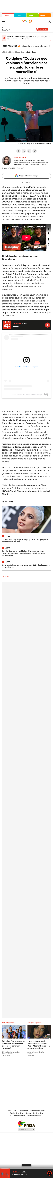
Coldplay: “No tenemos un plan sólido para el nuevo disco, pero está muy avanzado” (13, 1044)
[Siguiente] (49, 46)
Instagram (12, 1065)
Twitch (36, 1065)
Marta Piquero (20, 157)
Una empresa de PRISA (26, 1123)
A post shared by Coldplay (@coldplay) (26, 394)
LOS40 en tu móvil (18, 1115)
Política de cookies (16, 1113)
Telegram (34, 151)
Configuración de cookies (34, 1113)
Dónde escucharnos (34, 1115)
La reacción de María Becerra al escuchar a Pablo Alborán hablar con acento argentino (38, 1044)
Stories (41, 1065)
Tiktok (17, 1065)
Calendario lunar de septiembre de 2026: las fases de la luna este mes (26, 566)
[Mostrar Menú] (3, 21)
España (5, 30)
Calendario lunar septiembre (35, 46)
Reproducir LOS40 (47, 325)
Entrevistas (31, 52)
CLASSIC (19, 15)
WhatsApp (29, 151)
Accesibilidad (23, 1111)
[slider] (26, 1168)
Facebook (18, 151)
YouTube (22, 1065)
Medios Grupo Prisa (26, 1129)
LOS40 (6, 15)
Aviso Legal (12, 1111)
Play (50, 1173)
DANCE (30, 15)
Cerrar (49, 37)
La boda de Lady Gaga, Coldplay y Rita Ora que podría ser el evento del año (25, 540)
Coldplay (5, 577)
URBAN (42, 15)
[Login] (49, 21)
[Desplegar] (26, 1165)
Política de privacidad (37, 1111)
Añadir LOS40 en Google (28, 176)
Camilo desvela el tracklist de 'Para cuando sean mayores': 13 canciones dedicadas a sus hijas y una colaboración (23, 553)
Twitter (24, 151)
